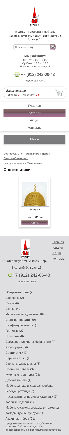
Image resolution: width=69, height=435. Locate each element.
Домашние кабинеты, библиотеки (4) (30, 341)
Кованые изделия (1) (20, 402)
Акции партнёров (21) (20, 418)
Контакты (34, 127)
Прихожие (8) (15, 336)
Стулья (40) (13, 308)
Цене (46, 153)
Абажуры (34, 209)
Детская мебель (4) (18, 380)
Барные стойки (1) (18, 358)
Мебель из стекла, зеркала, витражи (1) (32, 407)
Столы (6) (12, 303)
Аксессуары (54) (17, 347)
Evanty (7, 163)
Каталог (35, 113)
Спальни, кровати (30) (21, 319)
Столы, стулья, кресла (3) (23, 363)
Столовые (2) (15, 297)
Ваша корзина (16, 90)
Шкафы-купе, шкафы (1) (22, 325)
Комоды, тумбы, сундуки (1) (24, 413)
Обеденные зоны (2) (19, 292)
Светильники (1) (16, 352)
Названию (33, 153)
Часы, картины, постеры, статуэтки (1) (31, 396)
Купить (35, 222)
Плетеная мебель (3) (20, 369)
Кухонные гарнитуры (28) (23, 374)
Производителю (15, 158)
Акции (34, 120)
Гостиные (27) (15, 330)
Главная (34, 105)
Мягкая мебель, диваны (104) (25, 314)
